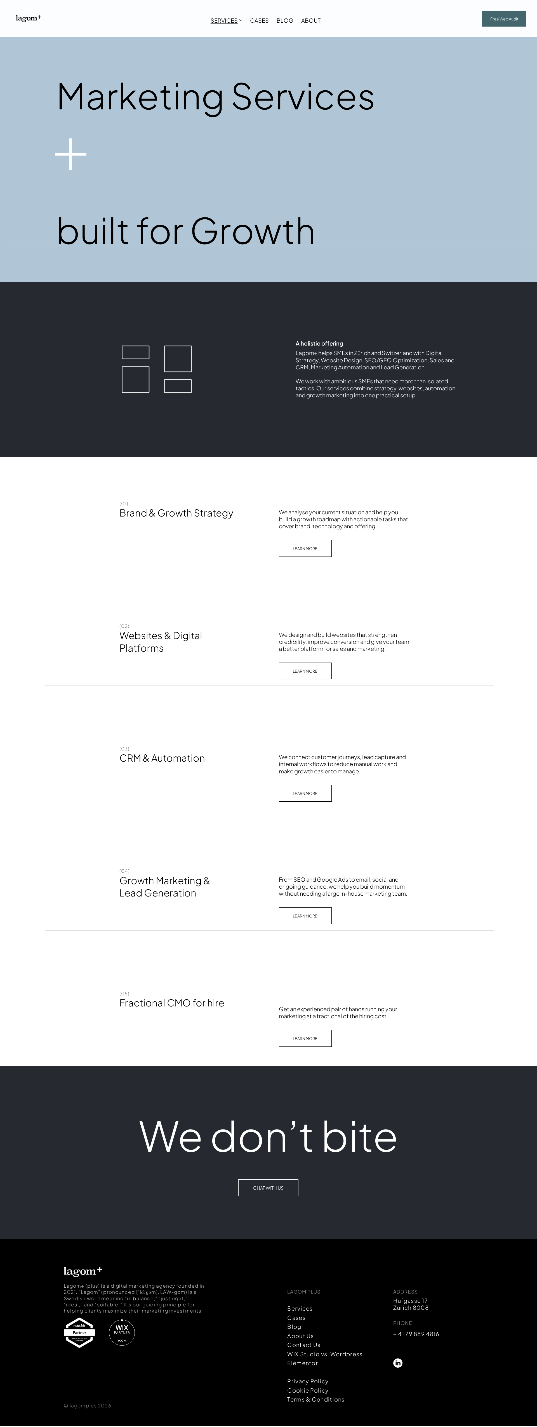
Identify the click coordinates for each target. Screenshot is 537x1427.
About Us (300, 1335)
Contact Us (304, 1344)
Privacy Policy (308, 1380)
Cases (296, 1317)
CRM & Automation (162, 758)
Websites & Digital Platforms (160, 641)
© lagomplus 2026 (87, 1405)
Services (300, 1308)
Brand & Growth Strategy (176, 512)
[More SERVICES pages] (240, 20)
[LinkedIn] (397, 1363)
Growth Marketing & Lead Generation (164, 886)
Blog (294, 1326)
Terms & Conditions (316, 1399)
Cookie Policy (308, 1390)
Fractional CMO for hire (171, 1002)
